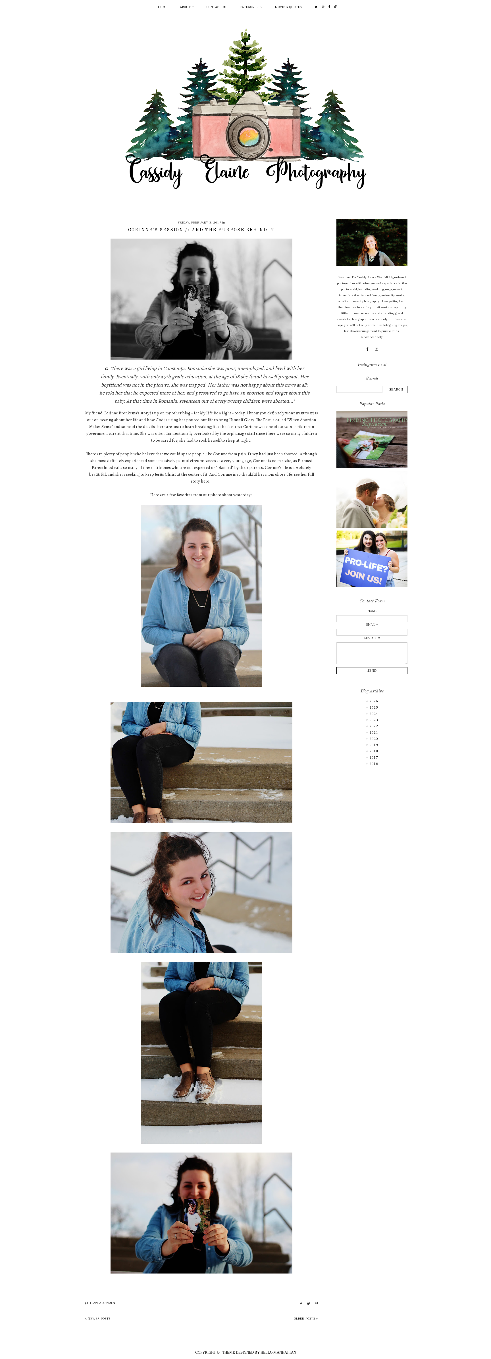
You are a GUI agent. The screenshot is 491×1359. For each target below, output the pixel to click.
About (185, 7)
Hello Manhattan (278, 1352)
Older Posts (304, 1318)
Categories (249, 7)
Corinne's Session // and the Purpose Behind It (201, 230)
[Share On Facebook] (298, 1303)
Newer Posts (99, 1318)
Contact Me (217, 7)
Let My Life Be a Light (212, 413)
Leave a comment (103, 1302)
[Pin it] (314, 1303)
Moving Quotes (288, 7)
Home (162, 7)
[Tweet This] (306, 1303)
